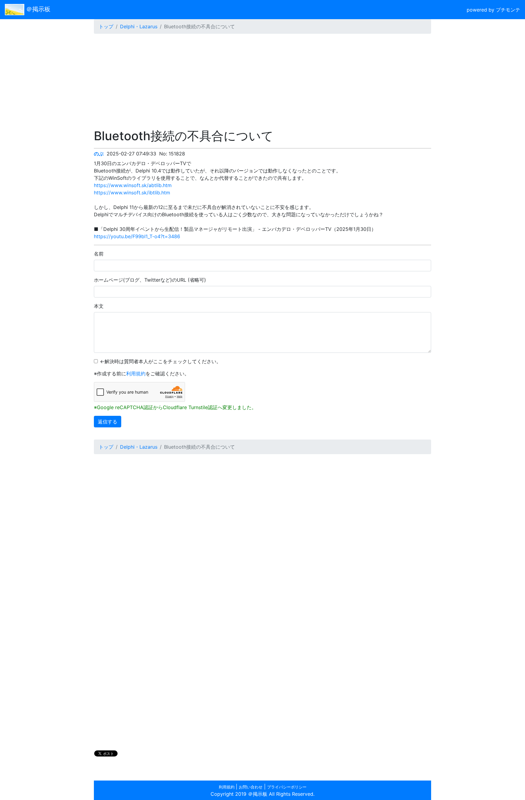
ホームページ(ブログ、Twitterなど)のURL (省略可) (150, 280)
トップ (106, 26)
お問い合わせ (250, 787)
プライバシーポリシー (287, 787)
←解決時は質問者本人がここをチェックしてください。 (160, 361)
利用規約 (136, 373)
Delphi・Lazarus (138, 26)
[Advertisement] (262, 81)
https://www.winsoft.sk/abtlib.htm (133, 185)
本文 (99, 306)
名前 (99, 254)
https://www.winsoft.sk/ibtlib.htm (132, 193)
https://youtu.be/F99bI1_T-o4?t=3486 (137, 236)
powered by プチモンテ (493, 10)
